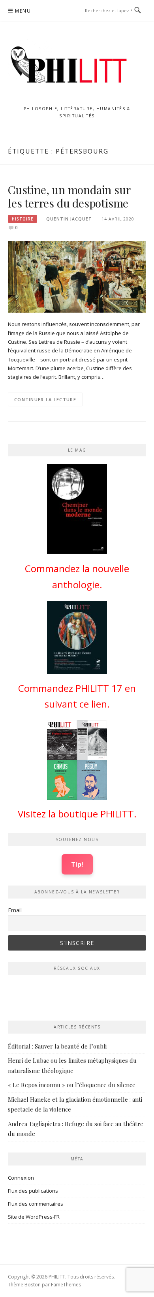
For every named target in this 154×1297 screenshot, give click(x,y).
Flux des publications (33, 1190)
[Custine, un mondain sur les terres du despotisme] (77, 276)
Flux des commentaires (35, 1203)
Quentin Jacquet (69, 219)
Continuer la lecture (45, 399)
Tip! (77, 864)
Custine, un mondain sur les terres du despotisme (69, 196)
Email (15, 910)
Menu (23, 10)
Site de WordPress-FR (34, 1216)
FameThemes (66, 1284)
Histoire (22, 219)
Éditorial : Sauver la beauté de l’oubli (57, 1046)
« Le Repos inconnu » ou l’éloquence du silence (71, 1085)
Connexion (21, 1177)
